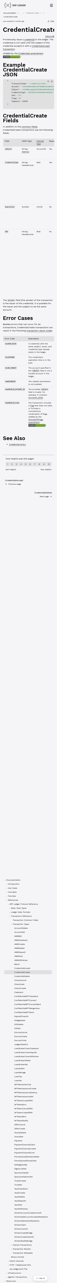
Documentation (9, 13)
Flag (32, 405)
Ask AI (42, 1278)
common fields (29, 126)
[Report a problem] (48, 81)
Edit (52, 21)
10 (49, 464)
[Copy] (52, 81)
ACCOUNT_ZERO (35, 398)
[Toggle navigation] (51, 5)
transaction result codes (39, 330)
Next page (44, 496)
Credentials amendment (30, 53)
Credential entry (17, 444)
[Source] (49, 36)
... (21, 13)
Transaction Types (32, 13)
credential (29, 39)
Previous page (14, 484)
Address (25, 152)
